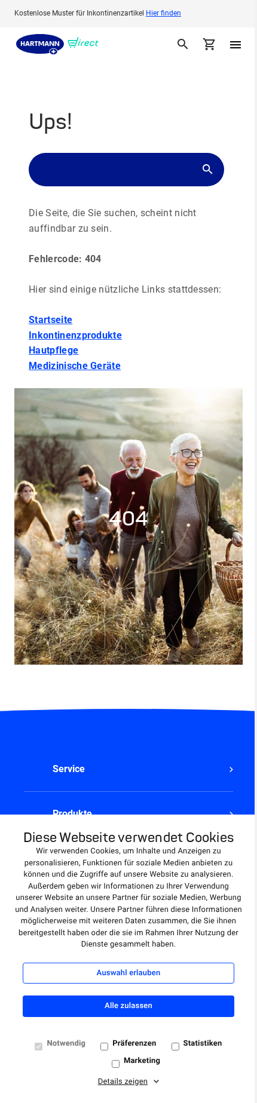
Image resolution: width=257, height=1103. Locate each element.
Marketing (142, 1060)
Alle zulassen (128, 1005)
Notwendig (66, 1043)
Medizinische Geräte (75, 365)
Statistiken (202, 1043)
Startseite (50, 319)
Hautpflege (53, 350)
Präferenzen (134, 1043)
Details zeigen (123, 1081)
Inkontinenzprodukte (75, 335)
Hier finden (163, 13)
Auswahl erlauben (129, 973)
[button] (128, 769)
